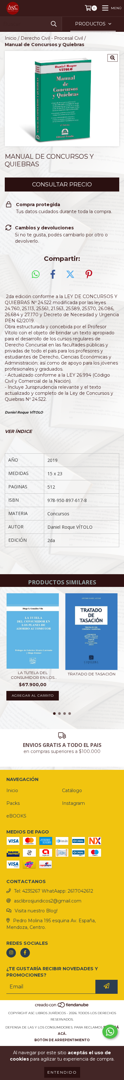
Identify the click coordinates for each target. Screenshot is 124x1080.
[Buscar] (54, 24)
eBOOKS (16, 816)
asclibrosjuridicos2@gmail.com (47, 901)
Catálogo (72, 790)
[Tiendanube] (62, 1007)
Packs (13, 803)
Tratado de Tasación (91, 674)
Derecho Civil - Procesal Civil (52, 38)
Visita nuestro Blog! (36, 911)
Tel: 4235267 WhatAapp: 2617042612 (53, 891)
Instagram (73, 803)
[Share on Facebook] (53, 274)
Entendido (62, 1072)
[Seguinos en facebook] (25, 953)
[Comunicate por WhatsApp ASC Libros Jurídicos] (110, 1032)
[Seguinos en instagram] (11, 953)
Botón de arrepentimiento (62, 1040)
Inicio (11, 38)
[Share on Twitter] (70, 274)
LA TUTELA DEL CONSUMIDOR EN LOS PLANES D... (32, 675)
